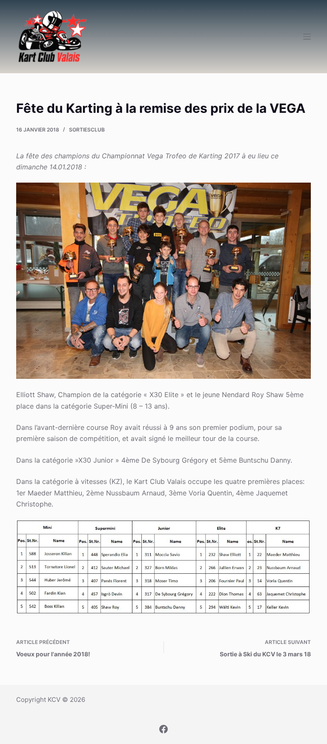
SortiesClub (87, 129)
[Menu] (307, 36)
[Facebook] (163, 729)
